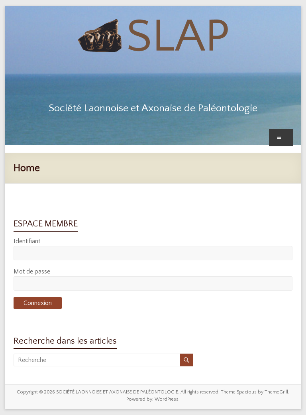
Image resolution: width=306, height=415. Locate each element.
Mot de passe (32, 271)
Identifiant (27, 241)
